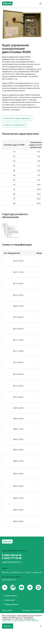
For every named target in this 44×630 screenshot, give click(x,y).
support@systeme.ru (11, 562)
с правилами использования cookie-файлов (20, 620)
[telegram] (30, 587)
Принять (7, 626)
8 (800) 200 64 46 (11, 555)
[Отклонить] (40, 625)
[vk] (4, 587)
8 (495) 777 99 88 (11, 558)
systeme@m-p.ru (9, 579)
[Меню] (40, 3)
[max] (38, 587)
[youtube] (13, 587)
